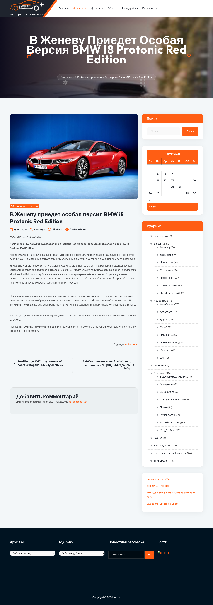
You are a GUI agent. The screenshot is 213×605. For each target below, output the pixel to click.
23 (194, 186)
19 (165, 186)
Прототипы (166, 277)
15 (187, 180)
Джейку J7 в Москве (158, 485)
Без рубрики (161, 236)
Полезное (148, 8)
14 (180, 180)
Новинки (20, 206)
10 (150, 180)
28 (179, 193)
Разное (158, 437)
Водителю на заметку (173, 376)
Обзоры (112, 8)
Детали (95, 8)
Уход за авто (167, 430)
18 (158, 186)
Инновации (166, 262)
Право (164, 407)
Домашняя (67, 77)
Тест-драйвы (130, 8)
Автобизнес (167, 304)
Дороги (164, 319)
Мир (162, 327)
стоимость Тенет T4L (159, 479)
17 (150, 186)
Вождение (166, 384)
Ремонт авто (167, 414)
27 (172, 193)
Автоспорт (166, 311)
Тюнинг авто (167, 285)
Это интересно (169, 293)
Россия (164, 350)
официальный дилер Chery (163, 503)
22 (187, 186)
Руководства (161, 445)
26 (165, 193)
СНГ (162, 357)
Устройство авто (169, 422)
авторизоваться (78, 401)
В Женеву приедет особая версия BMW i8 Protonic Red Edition (114, 77)
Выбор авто (167, 391)
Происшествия (169, 342)
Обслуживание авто (172, 399)
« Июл (152, 206)
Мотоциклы (166, 270)
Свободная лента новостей (170, 453)
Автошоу (165, 247)
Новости (78, 8)
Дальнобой (166, 254)
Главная (64, 8)
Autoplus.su (131, 344)
